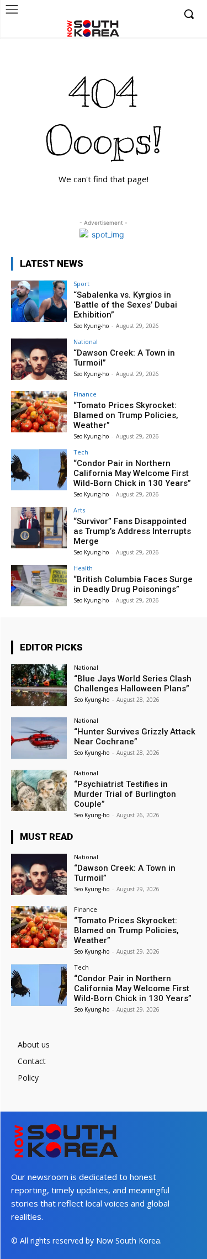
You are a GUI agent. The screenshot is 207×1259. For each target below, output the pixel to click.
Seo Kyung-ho (91, 326)
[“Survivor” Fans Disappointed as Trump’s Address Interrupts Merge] (39, 527)
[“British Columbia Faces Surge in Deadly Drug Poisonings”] (39, 585)
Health (83, 568)
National (85, 341)
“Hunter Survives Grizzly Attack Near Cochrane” (134, 737)
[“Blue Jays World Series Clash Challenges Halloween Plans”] (39, 685)
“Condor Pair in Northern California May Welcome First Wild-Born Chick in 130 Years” (132, 473)
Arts (79, 510)
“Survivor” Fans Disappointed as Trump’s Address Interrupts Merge (132, 531)
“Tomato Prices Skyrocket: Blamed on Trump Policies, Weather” (125, 415)
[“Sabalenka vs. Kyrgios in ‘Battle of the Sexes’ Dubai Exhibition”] (39, 301)
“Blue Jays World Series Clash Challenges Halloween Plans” (133, 684)
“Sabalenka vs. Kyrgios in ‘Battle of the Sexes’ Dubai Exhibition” (125, 305)
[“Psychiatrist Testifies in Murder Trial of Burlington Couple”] (39, 790)
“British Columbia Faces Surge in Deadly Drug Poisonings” (133, 584)
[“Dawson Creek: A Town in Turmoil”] (39, 359)
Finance (85, 394)
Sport (81, 284)
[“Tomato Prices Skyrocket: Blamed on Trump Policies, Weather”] (39, 411)
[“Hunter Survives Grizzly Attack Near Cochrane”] (39, 738)
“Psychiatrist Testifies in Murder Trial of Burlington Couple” (125, 794)
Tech (80, 452)
